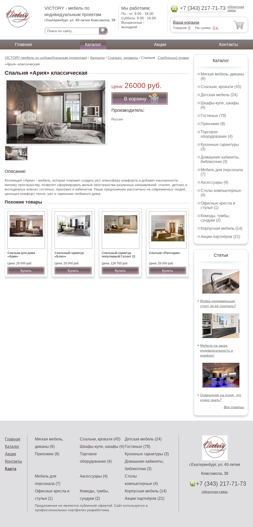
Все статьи (234, 407)
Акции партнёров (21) (220, 236)
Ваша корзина (186, 22)
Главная (23, 44)
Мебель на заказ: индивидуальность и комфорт (216, 350)
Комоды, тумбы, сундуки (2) (215, 218)
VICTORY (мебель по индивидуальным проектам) (46, 58)
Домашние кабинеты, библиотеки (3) (220, 159)
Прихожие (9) (213, 124)
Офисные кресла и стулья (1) (218, 205)
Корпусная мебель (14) (221, 228)
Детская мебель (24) (219, 95)
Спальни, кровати (123, 58)
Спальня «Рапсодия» (164, 253)
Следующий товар (173, 58)
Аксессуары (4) (214, 182)
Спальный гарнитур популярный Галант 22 (118, 254)
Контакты (228, 44)
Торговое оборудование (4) (216, 134)
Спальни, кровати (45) (221, 87)
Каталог (93, 44)
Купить (26, 271)
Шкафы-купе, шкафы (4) (102, 446)
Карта (10, 469)
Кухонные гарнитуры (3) (147, 454)
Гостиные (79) (213, 116)
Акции (160, 44)
